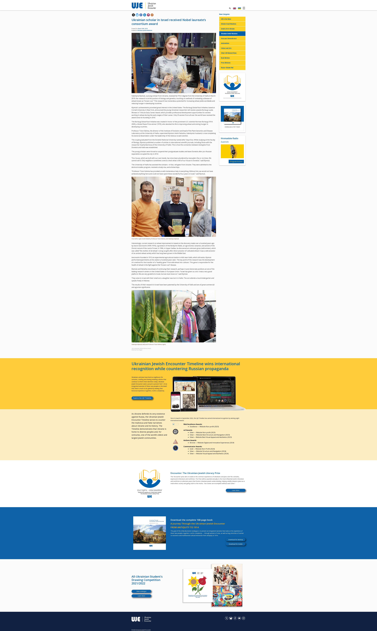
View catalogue (141, 591)
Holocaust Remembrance (229, 38)
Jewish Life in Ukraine (228, 29)
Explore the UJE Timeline (142, 398)
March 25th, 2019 (143, 28)
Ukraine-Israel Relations (228, 24)
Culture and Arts (226, 48)
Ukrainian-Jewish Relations (144, 30)
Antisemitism (225, 43)
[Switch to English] (234, 8)
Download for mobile (235, 544)
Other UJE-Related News (229, 53)
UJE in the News (226, 19)
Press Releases (226, 63)
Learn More (235, 490)
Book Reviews (225, 58)
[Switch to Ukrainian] (239, 8)
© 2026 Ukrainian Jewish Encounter (141, 630)
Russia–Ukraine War (227, 67)
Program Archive (236, 161)
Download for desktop (235, 540)
